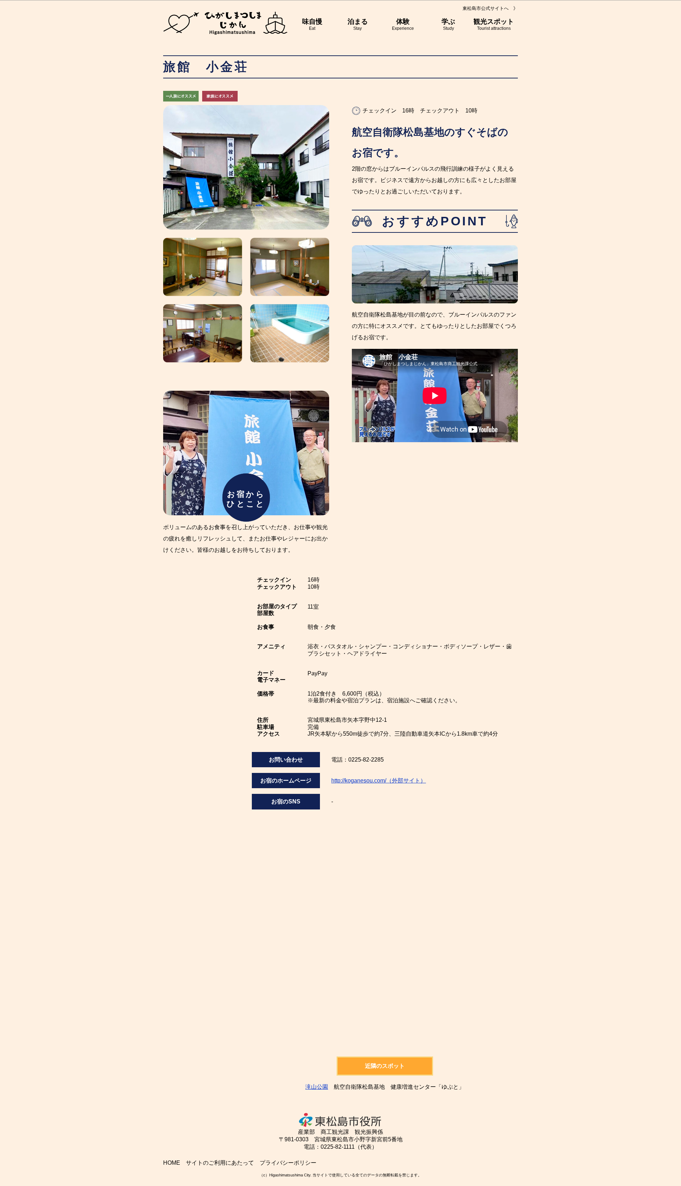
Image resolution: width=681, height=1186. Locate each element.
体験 (403, 24)
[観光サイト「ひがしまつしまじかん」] (225, 23)
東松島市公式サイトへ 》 (490, 8)
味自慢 (312, 24)
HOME (171, 1163)
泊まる (358, 24)
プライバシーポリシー (288, 1163)
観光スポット (494, 24)
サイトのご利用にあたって (220, 1163)
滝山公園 (316, 1087)
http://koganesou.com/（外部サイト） (378, 781)
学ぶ (448, 24)
